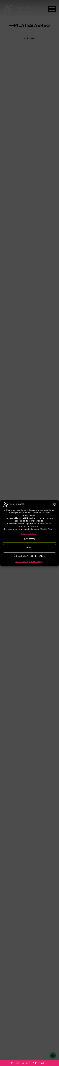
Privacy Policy (36, 562)
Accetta (29, 539)
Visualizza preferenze (29, 556)
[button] (54, 505)
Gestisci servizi (28, 534)
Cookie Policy (21, 562)
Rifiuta (29, 547)
